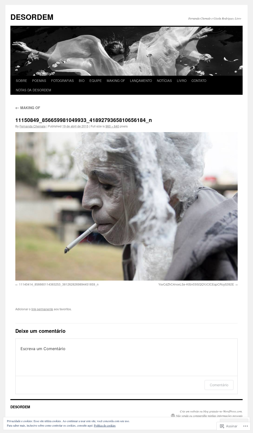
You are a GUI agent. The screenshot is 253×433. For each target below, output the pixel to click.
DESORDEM (31, 16)
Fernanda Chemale (33, 126)
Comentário (219, 385)
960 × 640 (112, 126)
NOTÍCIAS (164, 80)
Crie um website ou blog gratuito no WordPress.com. (211, 411)
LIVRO (182, 80)
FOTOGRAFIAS (62, 80)
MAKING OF (116, 80)
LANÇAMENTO (141, 80)
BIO (81, 80)
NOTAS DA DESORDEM (33, 90)
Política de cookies (105, 425)
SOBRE (21, 80)
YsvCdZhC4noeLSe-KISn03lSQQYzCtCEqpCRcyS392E (196, 284)
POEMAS (39, 80)
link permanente (42, 309)
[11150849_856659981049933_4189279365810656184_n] (126, 206)
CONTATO (198, 80)
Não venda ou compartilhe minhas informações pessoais (209, 416)
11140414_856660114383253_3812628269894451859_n (59, 284)
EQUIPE (95, 80)
